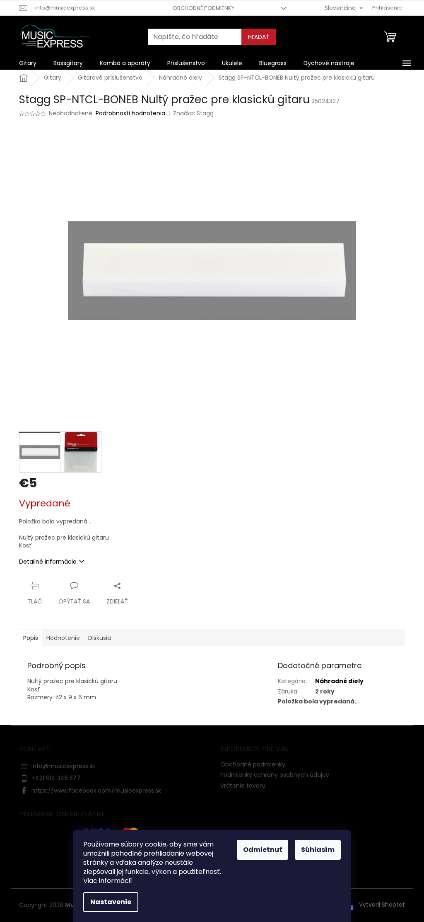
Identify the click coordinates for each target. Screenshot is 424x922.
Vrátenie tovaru (242, 785)
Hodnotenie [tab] (63, 638)
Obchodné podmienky (203, 8)
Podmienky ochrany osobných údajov (274, 775)
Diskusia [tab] (99, 638)
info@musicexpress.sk (63, 766)
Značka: (193, 113)
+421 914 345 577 (55, 778)
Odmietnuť (262, 849)
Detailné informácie (48, 561)
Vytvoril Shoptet (382, 904)
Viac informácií (107, 881)
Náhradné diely (339, 681)
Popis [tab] (30, 638)
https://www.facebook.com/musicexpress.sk (96, 790)
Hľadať (259, 37)
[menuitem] (28, 63)
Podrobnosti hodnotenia (130, 113)
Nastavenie (110, 902)
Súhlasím (318, 849)
